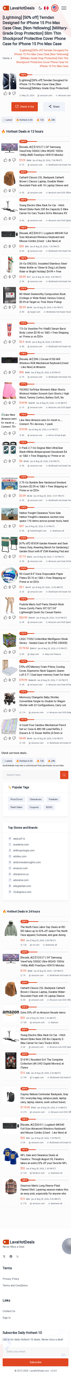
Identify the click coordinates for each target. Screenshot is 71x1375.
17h (25, 1203)
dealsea (54, 1022)
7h (23, 165)
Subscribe (35, 1362)
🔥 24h (51, 120)
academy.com (19, 844)
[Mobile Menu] (63, 8)
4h (23, 622)
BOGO (49, 807)
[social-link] (4, 1256)
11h (23, 712)
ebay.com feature (53, 654)
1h (23, 407)
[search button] (64, 775)
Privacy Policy (11, 1278)
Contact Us (9, 1311)
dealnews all (58, 531)
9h (23, 281)
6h (23, 220)
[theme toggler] (40, 8)
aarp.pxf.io (17, 838)
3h (23, 500)
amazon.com (44, 95)
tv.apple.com (37, 1077)
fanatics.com (37, 1173)
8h (23, 312)
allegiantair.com (20, 886)
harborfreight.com (37, 531)
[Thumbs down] (14, 93)
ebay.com (33, 654)
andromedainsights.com (25, 862)
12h (25, 945)
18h (25, 1022)
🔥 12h (40, 120)
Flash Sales (16, 807)
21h (25, 1112)
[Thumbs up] (5, 93)
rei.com (34, 945)
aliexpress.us (19, 874)
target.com (34, 312)
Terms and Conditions (15, 1285)
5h (23, 193)
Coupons (34, 807)
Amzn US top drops (57, 435)
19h (25, 1077)
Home (6, 58)
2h (23, 592)
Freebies (53, 799)
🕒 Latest (7, 120)
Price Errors (17, 799)
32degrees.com (20, 892)
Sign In (7, 1317)
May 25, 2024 (28, 95)
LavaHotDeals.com (39, 1370)
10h (23, 743)
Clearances (36, 799)
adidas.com (17, 856)
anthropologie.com (22, 850)
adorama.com (19, 880)
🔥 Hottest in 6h (24, 120)
